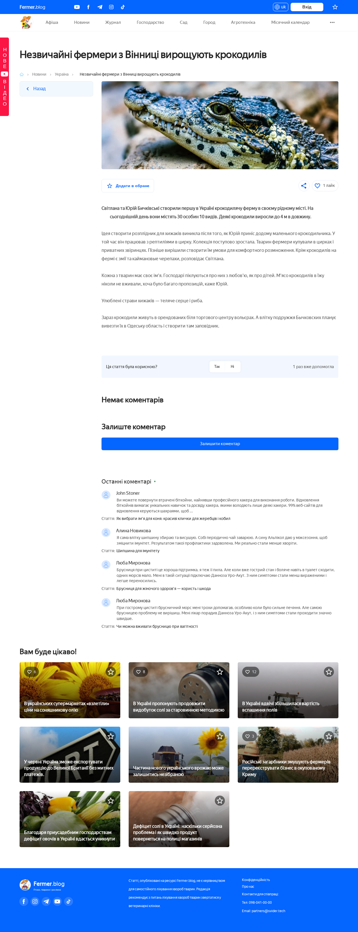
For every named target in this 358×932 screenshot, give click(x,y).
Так (217, 366)
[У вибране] (111, 672)
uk (282, 7)
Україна (62, 74)
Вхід (307, 6)
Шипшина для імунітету (137, 551)
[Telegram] (100, 7)
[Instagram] (111, 7)
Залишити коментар (220, 443)
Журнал (113, 22)
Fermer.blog (26, 22)
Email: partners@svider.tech (263, 911)
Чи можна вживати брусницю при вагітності (157, 626)
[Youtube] (77, 7)
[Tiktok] (123, 7)
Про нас (248, 887)
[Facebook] (88, 7)
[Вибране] (335, 7)
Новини (82, 22)
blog (32, 7)
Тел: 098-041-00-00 (257, 903)
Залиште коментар (134, 426)
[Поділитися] (304, 185)
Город (209, 22)
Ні (232, 366)
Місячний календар (290, 22)
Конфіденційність (256, 880)
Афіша (52, 22)
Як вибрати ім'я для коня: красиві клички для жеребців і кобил (173, 519)
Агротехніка (243, 22)
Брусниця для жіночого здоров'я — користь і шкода (163, 589)
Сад (183, 22)
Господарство (150, 22)
